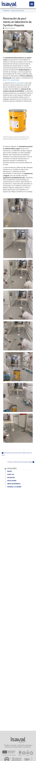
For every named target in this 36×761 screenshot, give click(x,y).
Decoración (11, 477)
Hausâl (9, 471)
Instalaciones (11, 481)
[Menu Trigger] (31, 3)
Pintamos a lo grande (14, 487)
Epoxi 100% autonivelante (11, 80)
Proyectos (6, 11)
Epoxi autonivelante (19, 83)
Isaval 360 (10, 474)
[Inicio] (9, 4)
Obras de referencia (17, 11)
